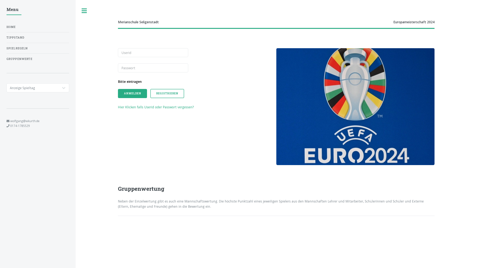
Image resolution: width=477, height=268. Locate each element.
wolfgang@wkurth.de (25, 121)
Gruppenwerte (19, 59)
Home (11, 27)
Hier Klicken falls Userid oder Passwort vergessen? (156, 107)
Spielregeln (17, 48)
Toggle (84, 11)
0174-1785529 (20, 126)
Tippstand (16, 37)
